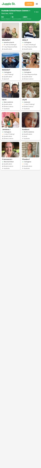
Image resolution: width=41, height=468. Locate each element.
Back (36, 12)
